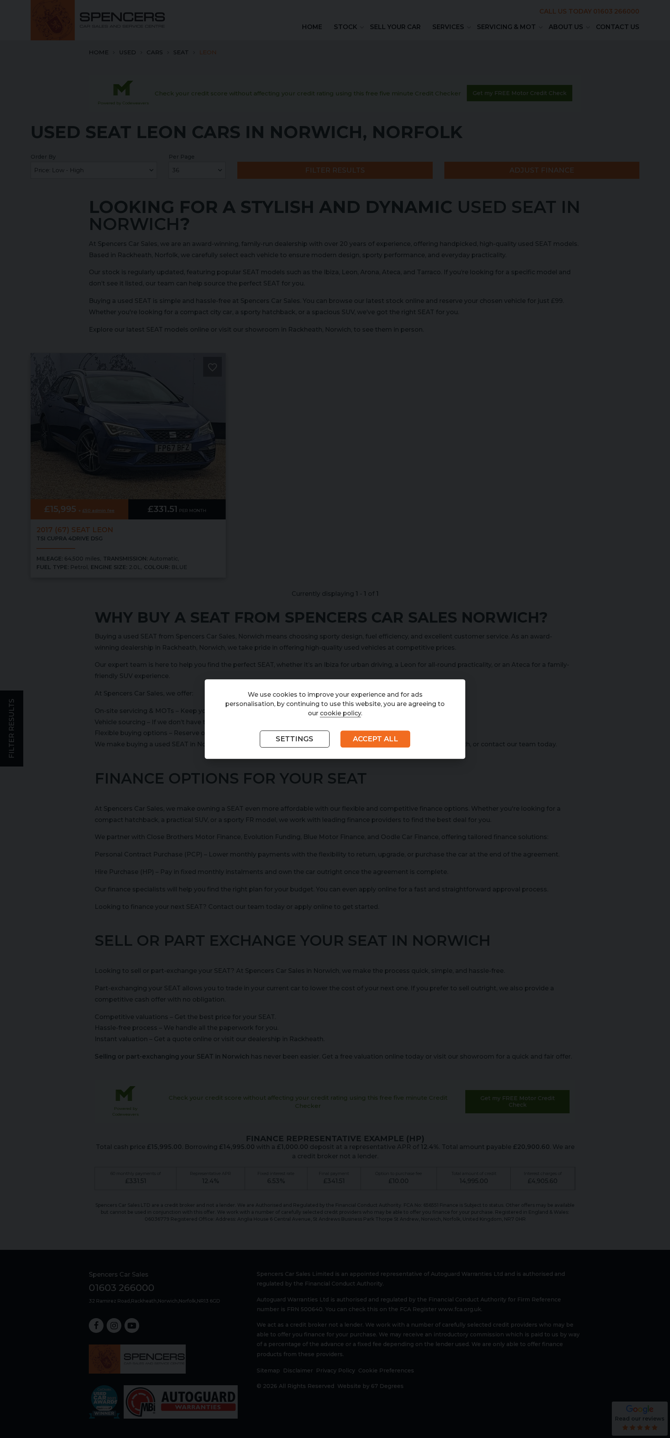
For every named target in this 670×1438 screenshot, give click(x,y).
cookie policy (340, 713)
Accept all (375, 739)
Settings (294, 739)
